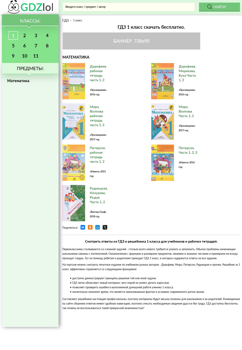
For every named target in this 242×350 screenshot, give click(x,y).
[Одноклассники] (90, 227)
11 (36, 56)
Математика (18, 80)
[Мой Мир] (97, 227)
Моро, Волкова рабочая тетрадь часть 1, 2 (97, 116)
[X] (105, 227)
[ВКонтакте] (83, 227)
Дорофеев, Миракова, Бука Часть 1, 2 (187, 73)
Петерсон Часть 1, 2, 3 (188, 150)
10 (24, 56)
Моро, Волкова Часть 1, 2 (186, 111)
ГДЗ (65, 20)
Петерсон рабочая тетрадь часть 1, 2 (97, 154)
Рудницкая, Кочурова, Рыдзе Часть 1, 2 (99, 195)
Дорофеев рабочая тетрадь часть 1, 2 (98, 73)
